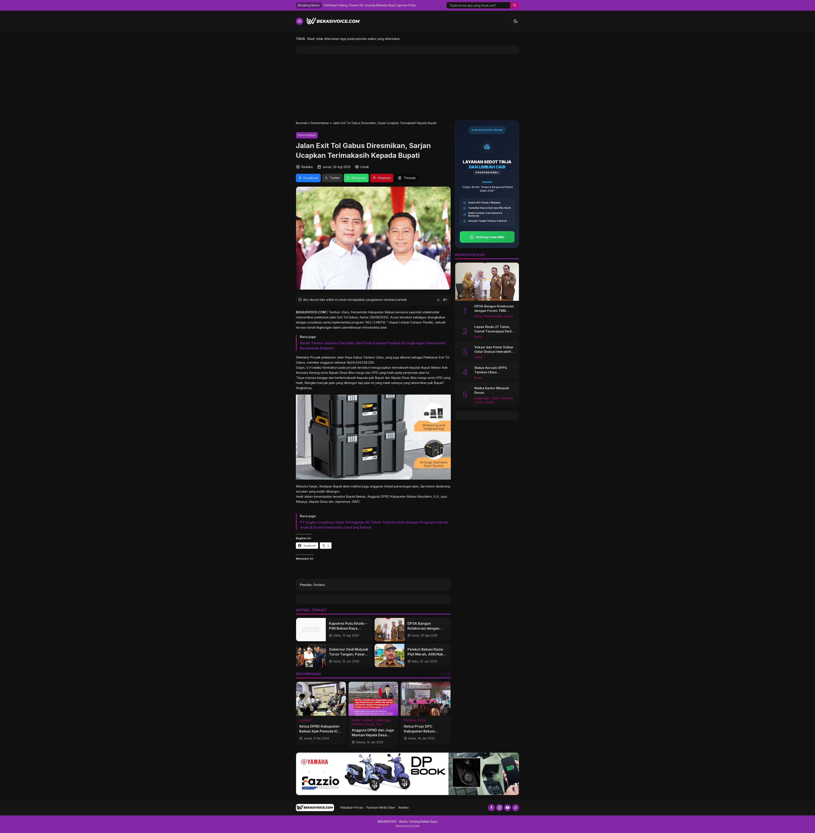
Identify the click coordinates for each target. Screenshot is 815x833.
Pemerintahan (307, 135)
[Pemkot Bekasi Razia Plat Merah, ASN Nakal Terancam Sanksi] (389, 655)
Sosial (370, 724)
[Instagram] (499, 807)
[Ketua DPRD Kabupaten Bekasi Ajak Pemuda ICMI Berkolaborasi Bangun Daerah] (321, 699)
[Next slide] (448, 674)
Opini (495, 398)
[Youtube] (507, 807)
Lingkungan (383, 720)
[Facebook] (491, 807)
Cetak (364, 167)
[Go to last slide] (442, 674)
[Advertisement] (407, 87)
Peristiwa (358, 724)
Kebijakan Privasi (351, 807)
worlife (489, 402)
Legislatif (305, 720)
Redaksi (403, 807)
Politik (422, 720)
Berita (356, 720)
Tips (379, 724)
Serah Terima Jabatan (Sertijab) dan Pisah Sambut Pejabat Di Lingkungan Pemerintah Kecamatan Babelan (372, 345)
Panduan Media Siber (380, 807)
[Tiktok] (515, 807)
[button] (514, 5)
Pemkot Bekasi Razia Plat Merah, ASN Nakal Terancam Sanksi (427, 654)
